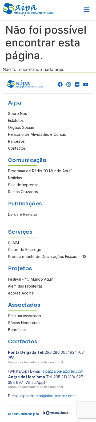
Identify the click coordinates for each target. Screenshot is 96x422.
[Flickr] (77, 84)
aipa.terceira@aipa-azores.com (47, 395)
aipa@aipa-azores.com (62, 371)
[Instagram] (68, 84)
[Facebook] (60, 84)
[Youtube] (85, 84)
